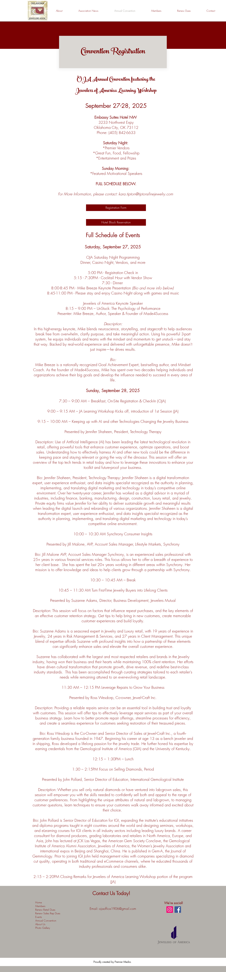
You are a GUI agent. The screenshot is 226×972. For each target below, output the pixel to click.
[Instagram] (169, 909)
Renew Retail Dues (45, 909)
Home (38, 902)
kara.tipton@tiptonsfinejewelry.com (145, 193)
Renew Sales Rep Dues (47, 913)
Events (38, 917)
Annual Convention (45, 920)
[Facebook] (178, 909)
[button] (189, 11)
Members (40, 906)
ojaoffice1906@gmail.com (117, 908)
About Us (40, 924)
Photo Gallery (42, 928)
